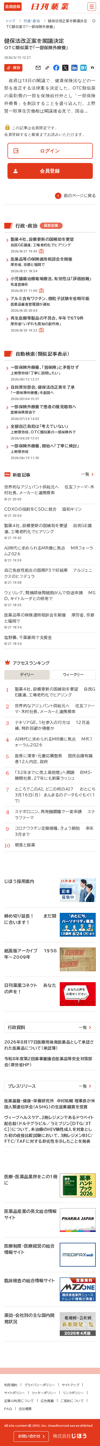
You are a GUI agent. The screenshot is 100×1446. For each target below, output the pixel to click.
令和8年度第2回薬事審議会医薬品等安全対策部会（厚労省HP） (48, 1062)
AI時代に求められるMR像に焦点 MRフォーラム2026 (48, 551)
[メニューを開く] (91, 6)
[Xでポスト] (65, 68)
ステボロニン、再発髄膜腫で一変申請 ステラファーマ (55, 815)
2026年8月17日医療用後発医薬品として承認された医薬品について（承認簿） (49, 1045)
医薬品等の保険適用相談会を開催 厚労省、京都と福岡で (49, 618)
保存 (16, 68)
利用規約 (11, 1384)
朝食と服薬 (28, 845)
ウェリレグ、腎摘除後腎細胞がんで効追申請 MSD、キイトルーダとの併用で (50, 596)
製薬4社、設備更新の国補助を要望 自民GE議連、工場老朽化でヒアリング (48, 529)
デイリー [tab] (27, 675)
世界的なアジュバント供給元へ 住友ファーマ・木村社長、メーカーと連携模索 (49, 490)
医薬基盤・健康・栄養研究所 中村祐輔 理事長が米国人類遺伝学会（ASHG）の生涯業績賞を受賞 (49, 1104)
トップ (10, 21)
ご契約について (72, 1400)
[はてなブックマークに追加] (83, 68)
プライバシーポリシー (39, 1384)
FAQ (8, 1408)
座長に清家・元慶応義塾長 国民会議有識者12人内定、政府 (54, 759)
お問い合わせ (29, 1436)
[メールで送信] (38, 68)
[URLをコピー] (47, 68)
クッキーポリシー (44, 1392)
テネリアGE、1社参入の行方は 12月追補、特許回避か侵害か (52, 725)
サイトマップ (70, 1384)
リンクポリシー (73, 1392)
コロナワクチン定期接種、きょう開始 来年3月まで (54, 831)
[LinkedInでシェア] (74, 68)
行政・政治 (31, 21)
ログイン (50, 150)
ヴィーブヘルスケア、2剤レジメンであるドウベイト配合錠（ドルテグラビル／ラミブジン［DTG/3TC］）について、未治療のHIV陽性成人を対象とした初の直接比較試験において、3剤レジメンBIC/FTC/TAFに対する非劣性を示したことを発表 (49, 1129)
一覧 (85, 474)
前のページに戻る (80, 196)
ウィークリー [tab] (73, 675)
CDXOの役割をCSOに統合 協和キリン (43, 509)
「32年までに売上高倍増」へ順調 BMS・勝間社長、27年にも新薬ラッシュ (54, 775)
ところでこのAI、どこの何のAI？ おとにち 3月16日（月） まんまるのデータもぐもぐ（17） (55, 795)
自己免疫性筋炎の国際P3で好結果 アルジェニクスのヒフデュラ (48, 573)
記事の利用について (19, 1400)
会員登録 (12, 6)
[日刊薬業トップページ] (50, 6)
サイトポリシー (14, 1392)
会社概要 (25, 1408)
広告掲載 (47, 1400)
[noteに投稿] (92, 68)
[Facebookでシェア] (56, 68)
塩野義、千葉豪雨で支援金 (31, 638)
